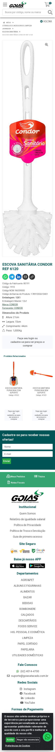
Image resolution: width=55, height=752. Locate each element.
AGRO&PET (27, 579)
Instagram (29, 689)
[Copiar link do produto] (32, 277)
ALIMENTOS (27, 591)
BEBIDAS (27, 603)
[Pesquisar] (50, 12)
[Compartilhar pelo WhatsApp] (5, 277)
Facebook (29, 693)
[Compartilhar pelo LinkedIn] (19, 277)
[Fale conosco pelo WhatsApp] (47, 736)
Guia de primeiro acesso (27, 536)
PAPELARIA (27, 649)
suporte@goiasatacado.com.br (29, 675)
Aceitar (10, 739)
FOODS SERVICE (27, 626)
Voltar (47, 21)
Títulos (41, 476)
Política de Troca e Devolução (27, 530)
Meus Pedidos (17, 476)
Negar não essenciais (28, 739)
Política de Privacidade (27, 525)
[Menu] (5, 4)
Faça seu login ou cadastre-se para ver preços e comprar (27, 342)
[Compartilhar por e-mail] (25, 277)
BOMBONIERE (27, 608)
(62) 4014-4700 (29, 671)
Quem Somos (27, 513)
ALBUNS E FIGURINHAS (27, 585)
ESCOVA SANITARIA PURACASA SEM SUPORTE (41, 390)
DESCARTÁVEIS (28, 620)
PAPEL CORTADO (27, 643)
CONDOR (13, 304)
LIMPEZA (27, 637)
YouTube (29, 702)
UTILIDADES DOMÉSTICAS (27, 655)
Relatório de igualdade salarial (27, 519)
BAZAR (27, 597)
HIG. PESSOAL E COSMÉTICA (28, 632)
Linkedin (29, 698)
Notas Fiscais (17, 482)
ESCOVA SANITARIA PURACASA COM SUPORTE (13, 390)
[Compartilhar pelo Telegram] (12, 277)
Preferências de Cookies (17, 746)
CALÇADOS (27, 614)
